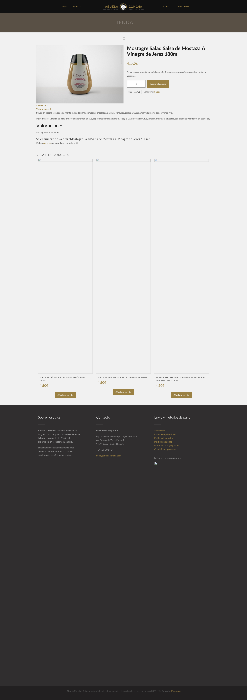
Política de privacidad (165, 434)
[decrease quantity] (130, 84)
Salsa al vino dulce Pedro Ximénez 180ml (122, 377)
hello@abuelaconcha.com (108, 455)
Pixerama (176, 691)
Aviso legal (159, 430)
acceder (47, 143)
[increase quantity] (142, 84)
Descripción (42, 105)
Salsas (157, 91)
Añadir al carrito (158, 83)
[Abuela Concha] (123, 6)
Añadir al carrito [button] (65, 394)
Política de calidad (163, 441)
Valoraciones (43, 109)
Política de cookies (163, 438)
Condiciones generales (165, 449)
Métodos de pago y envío (166, 445)
